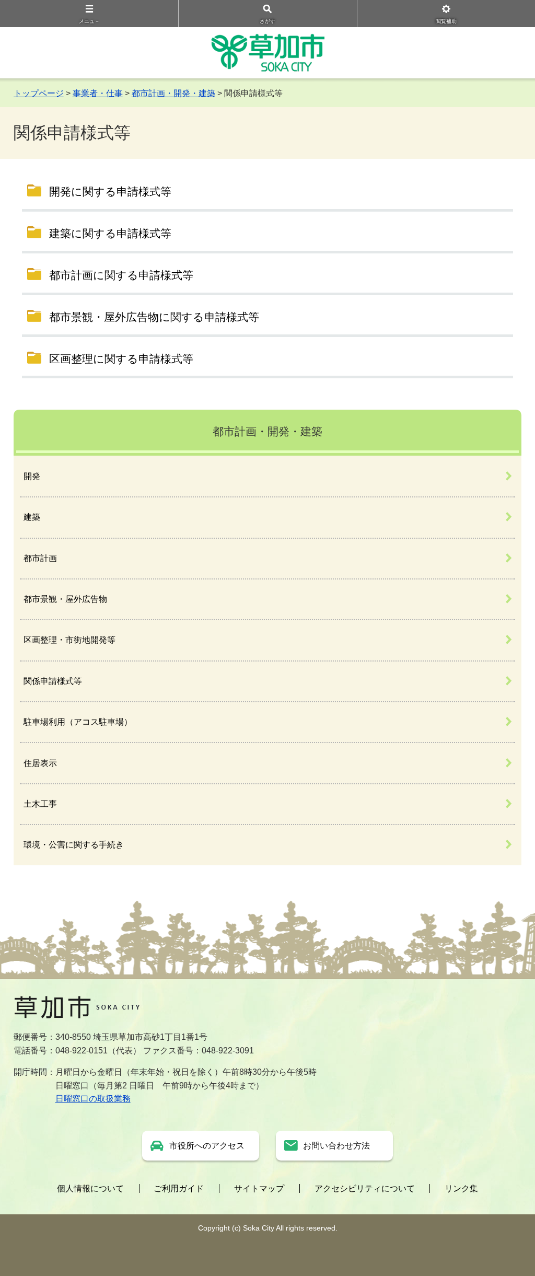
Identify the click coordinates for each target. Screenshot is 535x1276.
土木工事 (40, 803)
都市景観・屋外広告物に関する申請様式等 (154, 317)
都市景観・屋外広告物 (65, 599)
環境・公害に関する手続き (74, 844)
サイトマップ (259, 1188)
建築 (32, 517)
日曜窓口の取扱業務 (93, 1098)
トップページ (39, 93)
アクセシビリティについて (365, 1188)
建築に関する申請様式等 (110, 233)
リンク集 (461, 1188)
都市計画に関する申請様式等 (121, 275)
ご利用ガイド (179, 1188)
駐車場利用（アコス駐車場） (78, 721)
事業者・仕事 (98, 93)
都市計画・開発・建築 (173, 93)
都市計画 (40, 558)
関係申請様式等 (53, 681)
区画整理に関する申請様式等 (121, 359)
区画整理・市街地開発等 (69, 639)
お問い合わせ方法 (336, 1145)
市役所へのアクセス (207, 1145)
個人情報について (90, 1188)
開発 (32, 476)
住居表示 (40, 763)
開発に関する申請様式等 (110, 191)
